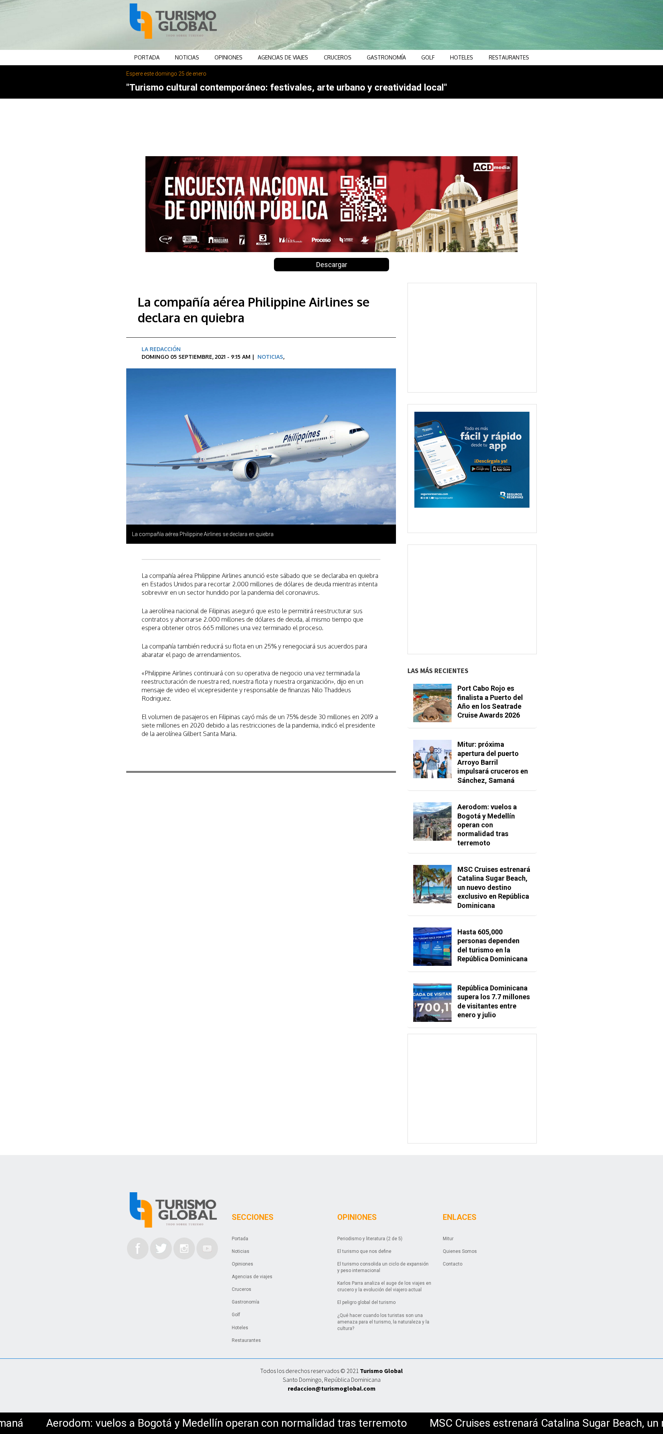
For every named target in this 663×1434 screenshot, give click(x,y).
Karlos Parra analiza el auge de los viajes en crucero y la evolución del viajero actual (384, 1286)
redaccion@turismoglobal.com (332, 1388)
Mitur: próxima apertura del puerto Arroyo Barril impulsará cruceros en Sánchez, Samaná (492, 762)
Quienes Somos (460, 1251)
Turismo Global (381, 1371)
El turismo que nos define (364, 1251)
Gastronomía (386, 57)
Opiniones (228, 57)
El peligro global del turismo (366, 1302)
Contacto (452, 1264)
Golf (428, 57)
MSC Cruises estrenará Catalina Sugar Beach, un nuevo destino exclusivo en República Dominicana (493, 887)
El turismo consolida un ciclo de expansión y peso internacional (383, 1267)
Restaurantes (509, 57)
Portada (147, 57)
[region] (393, 25)
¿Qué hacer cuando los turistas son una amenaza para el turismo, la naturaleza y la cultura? (383, 1322)
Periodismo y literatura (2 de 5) (369, 1238)
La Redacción (161, 349)
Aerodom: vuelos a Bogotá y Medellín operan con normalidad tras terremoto (487, 825)
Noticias (187, 57)
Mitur (448, 1238)
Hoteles (461, 57)
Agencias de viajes (283, 57)
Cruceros (337, 57)
